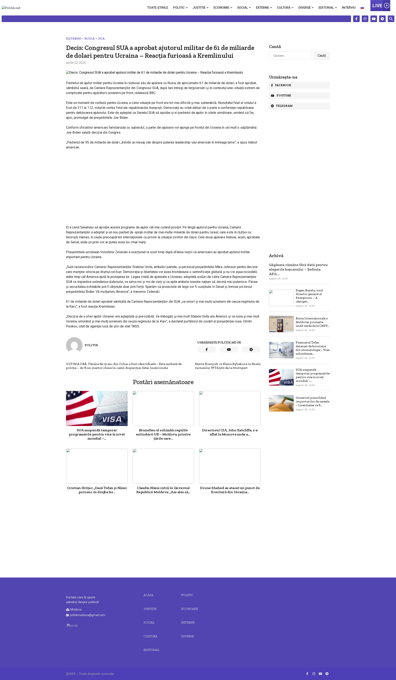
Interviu (349, 7)
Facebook (283, 85)
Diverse (304, 7)
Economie (221, 7)
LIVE (377, 5)
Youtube (283, 95)
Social (242, 7)
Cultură (283, 7)
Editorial (326, 7)
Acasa (148, 595)
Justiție (199, 7)
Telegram (284, 106)
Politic (179, 7)
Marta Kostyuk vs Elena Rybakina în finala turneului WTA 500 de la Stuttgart (227, 366)
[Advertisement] (163, 184)
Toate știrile (157, 7)
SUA (101, 38)
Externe (262, 7)
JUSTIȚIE (150, 609)
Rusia (89, 38)
